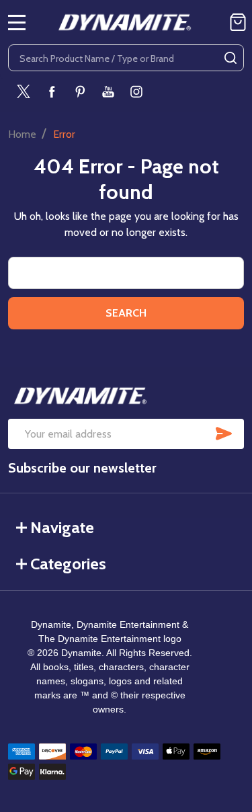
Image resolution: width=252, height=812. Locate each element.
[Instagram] (136, 91)
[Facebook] (52, 91)
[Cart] (238, 22)
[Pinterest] (80, 91)
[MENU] (17, 22)
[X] (23, 91)
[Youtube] (108, 91)
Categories (68, 563)
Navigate (62, 527)
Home (22, 134)
